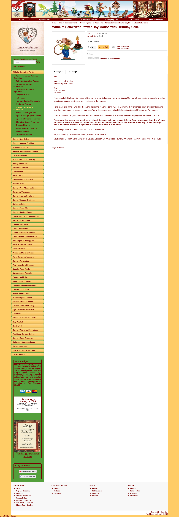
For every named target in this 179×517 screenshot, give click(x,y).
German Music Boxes (21, 220)
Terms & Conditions (23, 500)
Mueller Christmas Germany (24, 159)
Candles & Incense (20, 224)
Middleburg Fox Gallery (22, 298)
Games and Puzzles (21, 293)
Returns (57, 491)
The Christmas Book (21, 289)
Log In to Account (19, 66)
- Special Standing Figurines (27, 119)
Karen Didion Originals (22, 281)
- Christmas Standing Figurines (23, 90)
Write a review (115, 58)
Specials (95, 496)
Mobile (6, 516)
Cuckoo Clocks (19, 249)
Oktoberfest (17, 326)
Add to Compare (123, 48)
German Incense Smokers (23, 196)
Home (21, 20)
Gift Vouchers (97, 491)
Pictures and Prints (20, 277)
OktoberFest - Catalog (24, 505)
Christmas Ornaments (21, 192)
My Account (44, 20)
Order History (135, 491)
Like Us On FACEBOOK (25, 503)
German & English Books (23, 302)
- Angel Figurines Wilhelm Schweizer (25, 77)
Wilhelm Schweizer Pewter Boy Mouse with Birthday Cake (126, 23)
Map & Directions (157, 20)
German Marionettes (21, 261)
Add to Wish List (123, 46)
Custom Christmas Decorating (25, 285)
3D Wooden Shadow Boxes (23, 180)
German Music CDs (20, 208)
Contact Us (67, 20)
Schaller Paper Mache (21, 269)
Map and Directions (23, 491)
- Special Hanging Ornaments (28, 116)
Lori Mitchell (18, 172)
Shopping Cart (111, 20)
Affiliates (95, 493)
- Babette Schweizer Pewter (27, 81)
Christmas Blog (19, 354)
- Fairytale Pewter (22, 95)
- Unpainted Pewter (23, 134)
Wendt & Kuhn (18, 184)
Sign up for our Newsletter (23, 310)
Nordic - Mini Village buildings (25, 188)
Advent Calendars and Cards (24, 318)
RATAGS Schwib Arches (22, 245)
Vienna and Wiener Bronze (23, 253)
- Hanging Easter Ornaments (27, 101)
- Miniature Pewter (23, 104)
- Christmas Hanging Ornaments (23, 85)
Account (133, 488)
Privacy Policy (21, 498)
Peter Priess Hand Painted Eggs (26, 216)
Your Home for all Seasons (23, 265)
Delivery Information (23, 496)
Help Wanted (18, 322)
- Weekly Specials (23, 131)
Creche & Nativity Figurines (24, 233)
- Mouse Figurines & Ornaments (23, 108)
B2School (60, 148)
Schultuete (17, 314)
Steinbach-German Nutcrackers (25, 151)
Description (59, 72)
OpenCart (164, 512)
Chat (18, 488)
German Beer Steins (21, 139)
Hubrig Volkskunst (20, 164)
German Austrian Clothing (23, 143)
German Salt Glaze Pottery (23, 306)
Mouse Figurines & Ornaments (91, 23)
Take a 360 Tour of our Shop (24, 350)
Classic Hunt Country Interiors (25, 237)
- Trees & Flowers (22, 125)
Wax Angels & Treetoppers (23, 241)
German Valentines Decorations (25, 330)
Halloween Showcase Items (24, 342)
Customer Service (89, 20)
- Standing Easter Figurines (27, 122)
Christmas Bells (19, 204)
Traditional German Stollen (23, 334)
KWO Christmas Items (21, 147)
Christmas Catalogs (20, 346)
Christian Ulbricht (20, 155)
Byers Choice (18, 176)
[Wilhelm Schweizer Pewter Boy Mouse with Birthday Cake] (68, 62)
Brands (95, 488)
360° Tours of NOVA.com (31, 456)
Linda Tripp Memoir (21, 228)
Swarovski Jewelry (20, 168)
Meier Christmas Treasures (23, 257)
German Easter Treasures (23, 338)
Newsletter (134, 496)
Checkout (134, 20)
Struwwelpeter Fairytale (22, 273)
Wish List (133, 493)
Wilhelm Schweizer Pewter (23, 72)
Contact (57, 488)
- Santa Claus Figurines (25, 112)
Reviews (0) (72, 72)
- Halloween (20, 98)
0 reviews (103, 58)
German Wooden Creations (23, 200)
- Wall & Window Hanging (26, 128)
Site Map (57, 493)
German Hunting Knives (22, 212)
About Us (19, 493)
